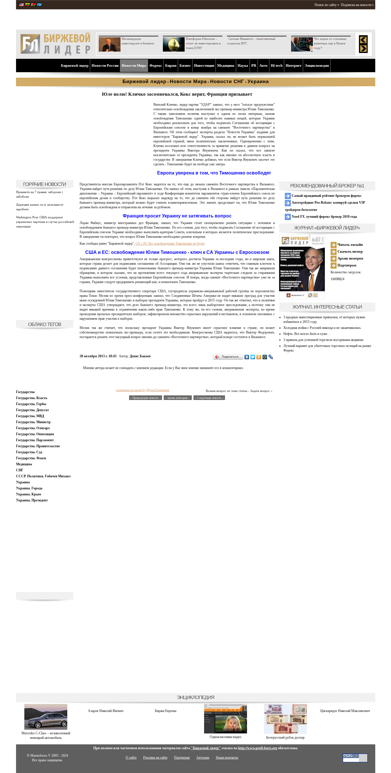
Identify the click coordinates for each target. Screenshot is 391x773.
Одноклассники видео (225, 737)
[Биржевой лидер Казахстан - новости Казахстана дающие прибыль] (39, 5)
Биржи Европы (165, 711)
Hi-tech (277, 65)
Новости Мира (134, 65)
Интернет (293, 65)
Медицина (225, 65)
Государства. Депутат (32, 410)
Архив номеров (350, 258)
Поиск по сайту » (327, 5)
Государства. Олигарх (33, 428)
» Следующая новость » (209, 397)
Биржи (170, 65)
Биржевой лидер (74, 65)
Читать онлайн (350, 244)
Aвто (263, 65)
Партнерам (346, 265)
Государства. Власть (31, 398)
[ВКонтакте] (247, 357)
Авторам (202, 758)
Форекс (155, 65)
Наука (243, 65)
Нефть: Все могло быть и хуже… (307, 334)
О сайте (131, 758)
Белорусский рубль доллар (285, 737)
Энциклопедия (317, 65)
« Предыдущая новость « (145, 397)
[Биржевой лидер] (55, 54)
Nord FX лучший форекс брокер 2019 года (324, 217)
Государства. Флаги (31, 458)
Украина (23, 482)
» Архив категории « (178, 397)
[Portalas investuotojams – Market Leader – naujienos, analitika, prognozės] (27, 5)
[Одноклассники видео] (225, 732)
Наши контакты (227, 758)
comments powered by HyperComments (142, 390)
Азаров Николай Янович (105, 711)
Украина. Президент (32, 500)
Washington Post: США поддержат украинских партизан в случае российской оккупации (45, 221)
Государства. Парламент (35, 440)
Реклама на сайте (155, 758)
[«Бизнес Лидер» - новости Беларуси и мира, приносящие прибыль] (33, 5)
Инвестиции (204, 65)
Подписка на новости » (357, 5)
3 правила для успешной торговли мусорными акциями (323, 340)
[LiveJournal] (271, 357)
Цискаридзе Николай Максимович (345, 711)
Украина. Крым (28, 494)
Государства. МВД (30, 416)
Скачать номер (350, 251)
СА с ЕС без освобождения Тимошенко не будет (170, 244)
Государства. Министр (33, 422)
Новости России (105, 65)
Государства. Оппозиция (35, 434)
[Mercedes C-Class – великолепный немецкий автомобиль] (45, 729)
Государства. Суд (29, 452)
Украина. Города (29, 488)
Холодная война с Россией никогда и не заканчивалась (322, 328)
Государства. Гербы (31, 404)
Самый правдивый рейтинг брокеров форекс (326, 196)
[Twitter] (253, 357)
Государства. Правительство (38, 446)
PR (253, 65)
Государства (25, 392)
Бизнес (185, 65)
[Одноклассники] (259, 357)
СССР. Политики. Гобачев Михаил (43, 476)
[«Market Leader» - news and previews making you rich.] (21, 5)
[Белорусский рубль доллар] (285, 733)
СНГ (19, 470)
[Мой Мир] (265, 357)
